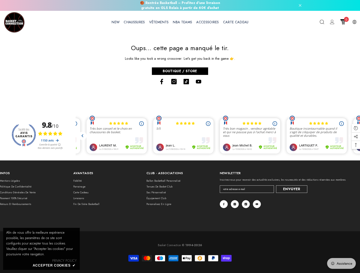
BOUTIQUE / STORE (180, 71)
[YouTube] (198, 81)
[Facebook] (161, 81)
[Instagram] (174, 81)
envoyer (291, 189)
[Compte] (332, 22)
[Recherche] (322, 22)
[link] (64, 261)
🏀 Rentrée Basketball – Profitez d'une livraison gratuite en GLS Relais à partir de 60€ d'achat (180, 5)
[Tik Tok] (186, 81)
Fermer (300, 5)
